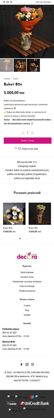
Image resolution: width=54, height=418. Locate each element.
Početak (7, 79)
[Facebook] (4, 2)
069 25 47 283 (9, 345)
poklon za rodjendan (24, 178)
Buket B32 (7, 228)
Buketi (15, 79)
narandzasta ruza (39, 170)
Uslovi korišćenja (27, 286)
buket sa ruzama (22, 170)
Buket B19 (33, 228)
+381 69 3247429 (43, 2)
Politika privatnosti (27, 291)
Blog (27, 310)
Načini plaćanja (27, 272)
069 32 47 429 (9, 332)
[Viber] (11, 2)
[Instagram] (8, 2)
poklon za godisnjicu (36, 174)
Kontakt (27, 315)
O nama (27, 305)
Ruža (37, 178)
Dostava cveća (27, 277)
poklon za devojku (16, 174)
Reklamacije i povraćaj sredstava (27, 281)
